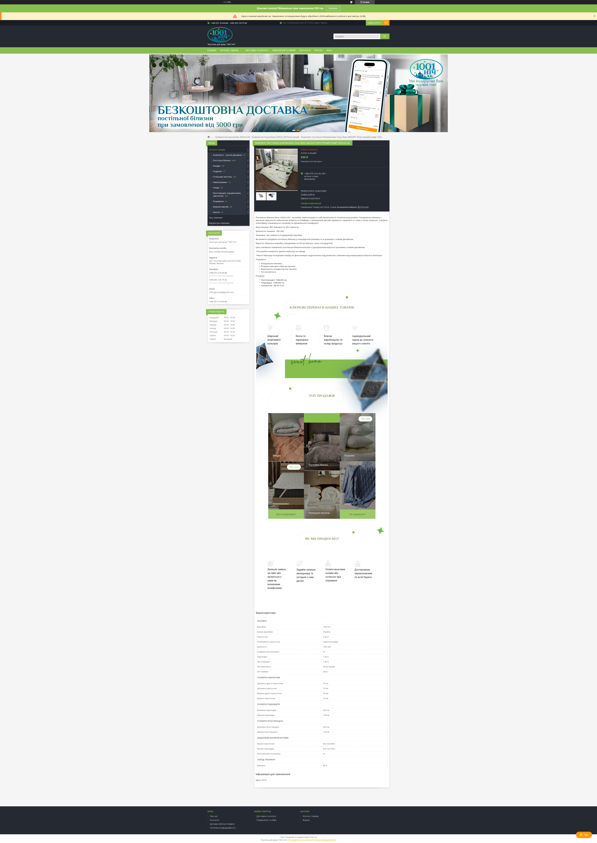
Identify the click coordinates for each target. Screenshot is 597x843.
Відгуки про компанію (219, 223)
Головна (211, 50)
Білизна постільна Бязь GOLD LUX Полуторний (275, 137)
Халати (216, 212)
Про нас (318, 50)
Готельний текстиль (222, 177)
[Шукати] (384, 36)
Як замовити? (358, 514)
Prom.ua (313, 837)
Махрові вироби (220, 207)
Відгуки (306, 820)
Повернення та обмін (284, 50)
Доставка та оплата (256, 50)
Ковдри (216, 166)
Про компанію (216, 218)
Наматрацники (220, 182)
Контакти (304, 50)
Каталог (333, 8)
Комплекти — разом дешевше (227, 155)
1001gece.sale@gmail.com (221, 292)
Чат (586, 835)
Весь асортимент (286, 514)
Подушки (217, 171)
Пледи (216, 188)
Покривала (218, 201)
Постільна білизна (221, 160)
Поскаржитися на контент (299, 840)
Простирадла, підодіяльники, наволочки (227, 194)
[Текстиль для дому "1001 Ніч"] (220, 35)
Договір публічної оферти (222, 824)
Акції (329, 50)
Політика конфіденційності (223, 828)
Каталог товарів (229, 50)
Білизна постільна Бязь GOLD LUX (233, 137)
